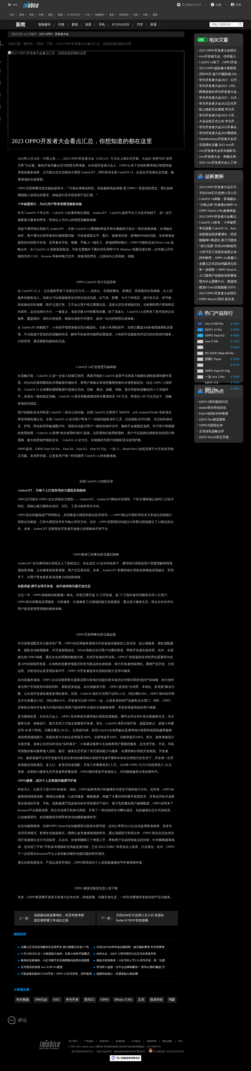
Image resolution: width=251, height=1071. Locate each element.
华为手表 (72, 999)
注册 (218, 4)
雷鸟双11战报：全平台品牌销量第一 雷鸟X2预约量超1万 (130, 967)
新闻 (21, 14)
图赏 (50, 14)
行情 (61, 24)
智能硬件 (100, 14)
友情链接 (120, 1041)
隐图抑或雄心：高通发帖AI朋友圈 (117, 973)
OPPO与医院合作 (211, 425)
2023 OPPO (46, 34)
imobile (30, 5)
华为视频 (22, 999)
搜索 (240, 24)
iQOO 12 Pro (213, 329)
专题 (145, 14)
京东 (141, 999)
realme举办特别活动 (212, 407)
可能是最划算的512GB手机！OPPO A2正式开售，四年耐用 (56, 973)
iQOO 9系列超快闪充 (213, 401)
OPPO (104, 999)
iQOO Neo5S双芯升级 (214, 437)
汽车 (87, 14)
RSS (15, 4)
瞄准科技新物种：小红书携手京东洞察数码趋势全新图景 (55, 960)
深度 (135, 14)
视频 (60, 14)
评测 (41, 14)
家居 (111, 14)
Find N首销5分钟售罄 (213, 413)
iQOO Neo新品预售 (212, 419)
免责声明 (151, 1041)
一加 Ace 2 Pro (215, 376)
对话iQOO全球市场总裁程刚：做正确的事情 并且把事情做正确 (134, 947)
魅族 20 (210, 388)
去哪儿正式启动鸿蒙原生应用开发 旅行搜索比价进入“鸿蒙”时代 (59, 947)
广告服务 (89, 1041)
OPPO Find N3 (214, 335)
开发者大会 (62, 34)
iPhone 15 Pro (123, 999)
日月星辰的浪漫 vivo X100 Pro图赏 (42, 967)
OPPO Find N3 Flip (217, 371)
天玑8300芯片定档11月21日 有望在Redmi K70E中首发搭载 (140, 918)
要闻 (75, 24)
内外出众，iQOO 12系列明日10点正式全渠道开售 (126, 953)
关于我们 (73, 1041)
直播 (155, 14)
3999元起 (41, 999)
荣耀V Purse (213, 359)
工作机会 (136, 1041)
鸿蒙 (172, 999)
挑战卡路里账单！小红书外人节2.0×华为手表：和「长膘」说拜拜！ (137, 960)
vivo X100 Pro (214, 323)
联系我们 (104, 1041)
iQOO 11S (211, 382)
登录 (238, 4)
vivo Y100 (211, 341)
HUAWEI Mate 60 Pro (219, 353)
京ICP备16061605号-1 (82, 1051)
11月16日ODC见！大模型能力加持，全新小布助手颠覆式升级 (58, 953)
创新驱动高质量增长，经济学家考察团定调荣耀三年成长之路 (59, 918)
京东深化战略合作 (211, 431)
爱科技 (28, 43)
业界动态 (123, 14)
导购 (31, 14)
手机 (102, 24)
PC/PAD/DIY (74, 14)
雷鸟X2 (89, 999)
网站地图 (167, 1041)
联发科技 (156, 999)
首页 (12, 14)
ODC (56, 999)
